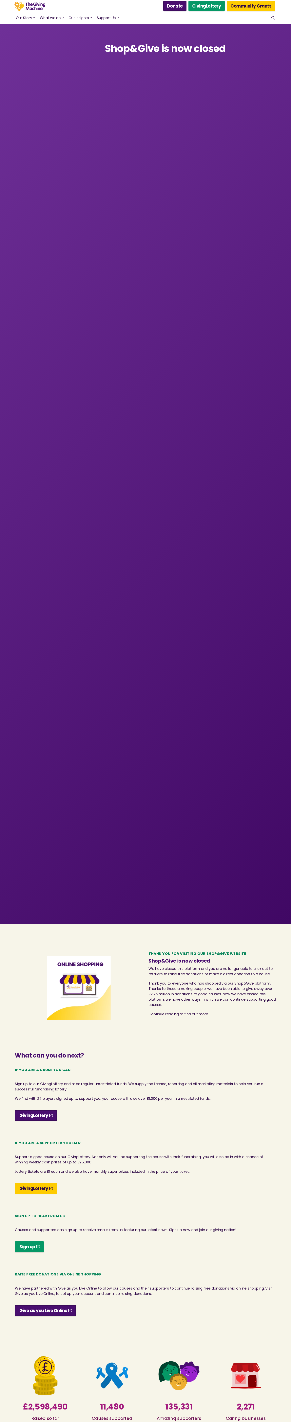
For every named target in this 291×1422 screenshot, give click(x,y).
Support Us (106, 17)
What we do (50, 17)
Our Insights (78, 17)
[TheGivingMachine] (29, 6)
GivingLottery (206, 6)
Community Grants (250, 6)
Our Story (24, 17)
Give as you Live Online (43, 1311)
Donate (175, 6)
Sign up (27, 1247)
